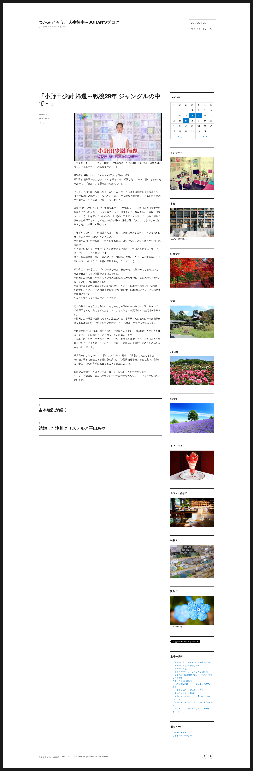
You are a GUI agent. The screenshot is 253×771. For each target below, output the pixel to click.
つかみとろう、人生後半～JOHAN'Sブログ (79, 22)
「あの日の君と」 (180, 668)
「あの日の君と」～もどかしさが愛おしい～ (192, 662)
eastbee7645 (44, 114)
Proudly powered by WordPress (93, 757)
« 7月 (180, 136)
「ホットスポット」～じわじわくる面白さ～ (192, 671)
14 (186, 121)
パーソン (42, 122)
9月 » (204, 136)
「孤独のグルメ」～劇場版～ (185, 693)
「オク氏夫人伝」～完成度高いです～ (189, 690)
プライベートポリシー (202, 29)
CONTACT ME (198, 22)
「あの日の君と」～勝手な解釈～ (187, 665)
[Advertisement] (126, 70)
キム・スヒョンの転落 (182, 681)
